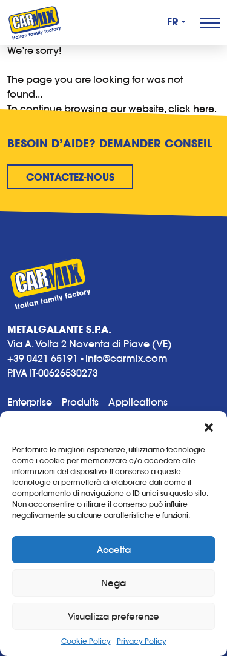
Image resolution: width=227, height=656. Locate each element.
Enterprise (29, 402)
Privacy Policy (141, 641)
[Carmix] (34, 22)
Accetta (114, 549)
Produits (80, 402)
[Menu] (210, 23)
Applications (138, 402)
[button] (209, 426)
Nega (113, 583)
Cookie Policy (86, 641)
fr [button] (173, 22)
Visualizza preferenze (113, 616)
